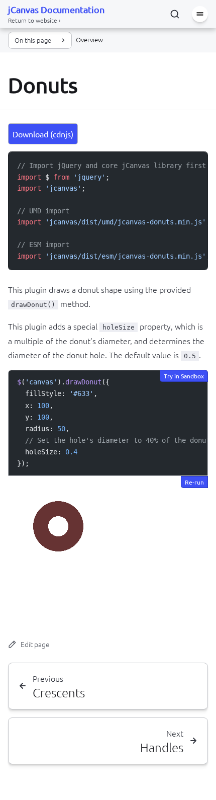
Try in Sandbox (184, 376)
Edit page (35, 644)
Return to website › (34, 20)
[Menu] (200, 14)
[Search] (175, 14)
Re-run (194, 482)
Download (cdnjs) (43, 134)
